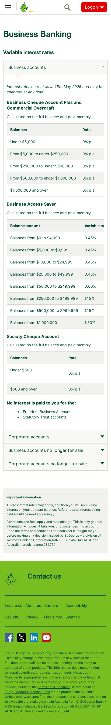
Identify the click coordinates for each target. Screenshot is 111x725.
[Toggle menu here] (8, 6)
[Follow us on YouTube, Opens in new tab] (46, 637)
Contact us (44, 576)
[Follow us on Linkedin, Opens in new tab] (34, 637)
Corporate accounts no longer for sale (47, 463)
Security (12, 617)
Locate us (13, 605)
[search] (69, 7)
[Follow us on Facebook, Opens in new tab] (9, 637)
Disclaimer (53, 617)
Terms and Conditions (54, 687)
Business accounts (27, 67)
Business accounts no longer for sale (45, 450)
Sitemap (72, 617)
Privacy (32, 617)
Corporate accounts (28, 436)
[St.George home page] (25, 6)
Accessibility (76, 605)
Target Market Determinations (27, 692)
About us (33, 605)
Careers (51, 605)
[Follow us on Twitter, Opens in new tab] (21, 637)
